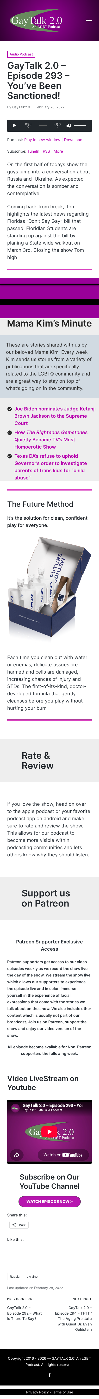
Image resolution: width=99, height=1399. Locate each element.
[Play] (14, 125)
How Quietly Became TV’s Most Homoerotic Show (51, 440)
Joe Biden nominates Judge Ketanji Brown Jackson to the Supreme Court (55, 416)
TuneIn (33, 151)
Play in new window (42, 139)
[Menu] (89, 20)
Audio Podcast (21, 54)
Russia (14, 1276)
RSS (46, 151)
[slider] (80, 126)
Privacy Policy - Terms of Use (49, 1392)
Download (73, 139)
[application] (49, 126)
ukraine (32, 1276)
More (58, 151)
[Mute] (68, 125)
